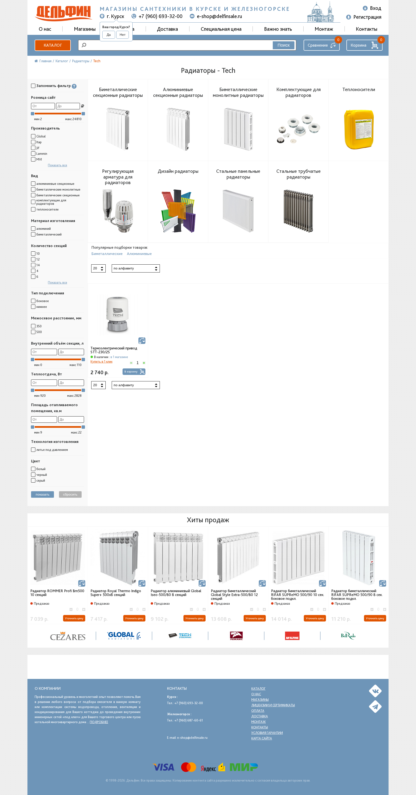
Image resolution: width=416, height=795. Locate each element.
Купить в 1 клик (101, 361)
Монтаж (324, 28)
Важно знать (278, 28)
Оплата (257, 711)
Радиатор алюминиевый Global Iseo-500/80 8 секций (176, 593)
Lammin (41, 153)
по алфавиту (124, 268)
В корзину (130, 371)
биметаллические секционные (58, 195)
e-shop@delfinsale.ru (219, 16)
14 (38, 265)
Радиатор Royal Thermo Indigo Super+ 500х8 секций (116, 593)
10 (38, 253)
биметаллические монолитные (58, 189)
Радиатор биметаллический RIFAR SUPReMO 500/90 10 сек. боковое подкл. (297, 595)
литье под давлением (52, 449)
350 (39, 326)
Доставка (167, 28)
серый (40, 480)
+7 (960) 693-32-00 (160, 16)
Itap (39, 142)
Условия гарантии (267, 733)
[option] (58, 575)
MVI (39, 159)
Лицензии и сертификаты (273, 705)
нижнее (41, 306)
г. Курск (115, 16)
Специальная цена (221, 28)
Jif (37, 147)
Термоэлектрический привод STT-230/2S (114, 350)
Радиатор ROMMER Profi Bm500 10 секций (57, 593)
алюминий (43, 228)
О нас (256, 694)
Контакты (366, 28)
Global (41, 136)
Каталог (53, 45)
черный (41, 474)
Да (109, 35)
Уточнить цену (74, 618)
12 (38, 259)
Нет (122, 35)
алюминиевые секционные (55, 183)
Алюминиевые (139, 253)
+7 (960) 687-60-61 (188, 720)
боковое (42, 301)
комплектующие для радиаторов (51, 202)
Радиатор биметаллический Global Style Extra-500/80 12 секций (234, 595)
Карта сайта (261, 738)
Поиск (284, 45)
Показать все (57, 165)
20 (95, 268)
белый (41, 469)
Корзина (358, 45)
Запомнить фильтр (53, 86)
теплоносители (47, 209)
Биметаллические (107, 253)
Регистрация (367, 17)
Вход (375, 8)
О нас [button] (45, 28)
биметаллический (49, 234)
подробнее (99, 722)
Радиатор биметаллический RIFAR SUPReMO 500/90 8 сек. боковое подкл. (357, 595)
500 (39, 332)
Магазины (85, 28)
